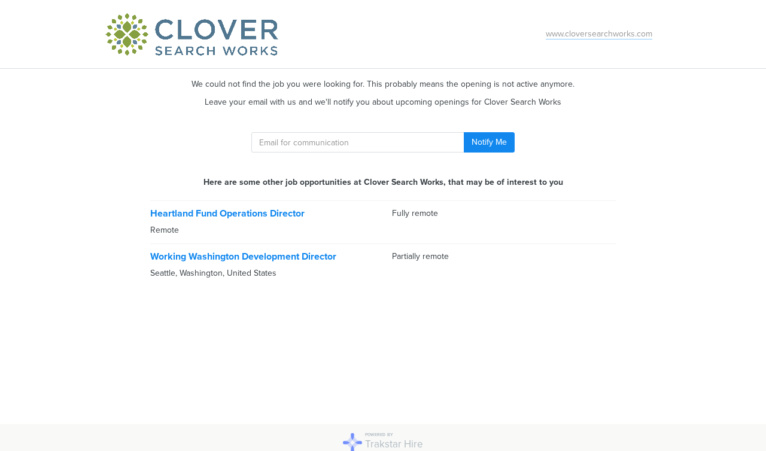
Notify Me (489, 142)
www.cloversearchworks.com (599, 34)
